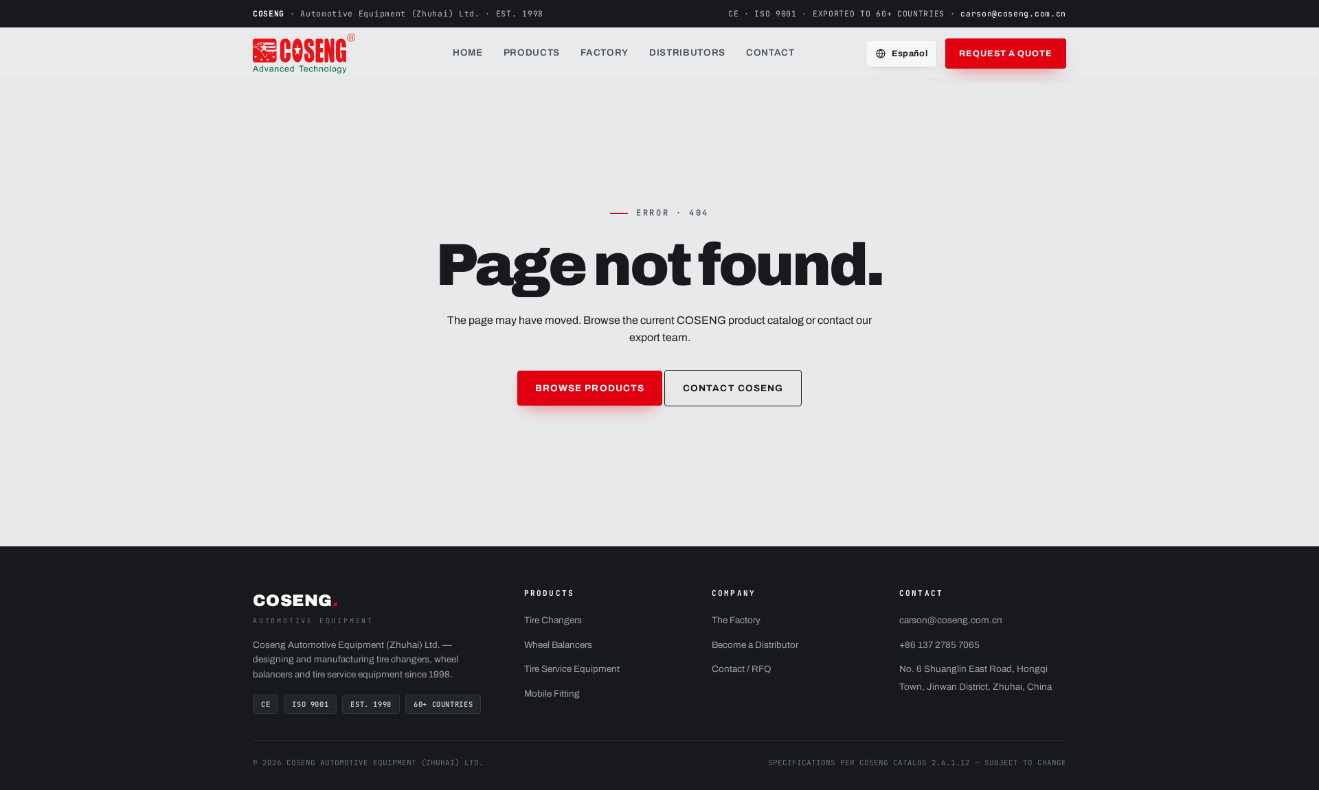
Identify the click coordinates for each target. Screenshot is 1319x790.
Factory (604, 52)
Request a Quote (1005, 53)
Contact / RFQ (741, 669)
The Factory (736, 620)
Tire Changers (553, 620)
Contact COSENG (733, 388)
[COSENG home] (317, 53)
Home (468, 52)
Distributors (687, 52)
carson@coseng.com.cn (1013, 13)
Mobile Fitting (552, 693)
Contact (770, 52)
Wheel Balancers (558, 645)
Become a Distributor (755, 645)
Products (532, 52)
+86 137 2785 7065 (939, 645)
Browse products (589, 388)
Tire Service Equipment (572, 669)
